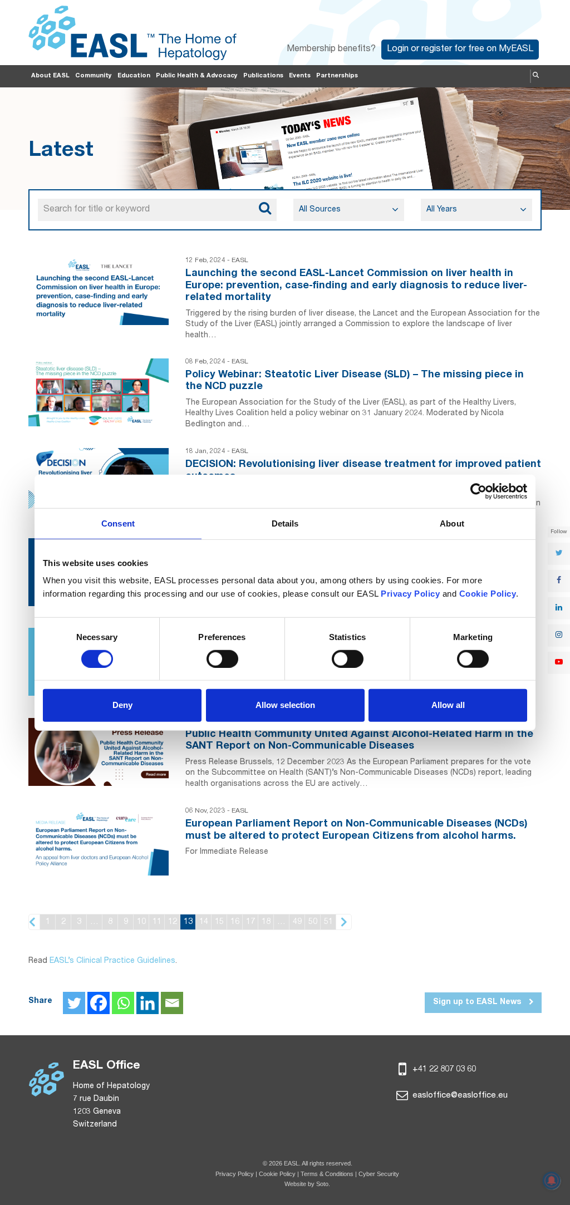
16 (234, 922)
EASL (240, 260)
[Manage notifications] (552, 1180)
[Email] (172, 1003)
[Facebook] (98, 1003)
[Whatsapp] (123, 1003)
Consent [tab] (118, 523)
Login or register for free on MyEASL (460, 49)
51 (328, 922)
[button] (536, 76)
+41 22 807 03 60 (443, 1069)
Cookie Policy (278, 1173)
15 (219, 922)
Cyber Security (378, 1173)
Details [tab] (285, 523)
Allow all (448, 705)
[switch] (222, 659)
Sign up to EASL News (478, 1002)
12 (172, 922)
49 (297, 922)
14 (203, 922)
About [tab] (452, 523)
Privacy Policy (234, 1173)
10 (141, 922)
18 (266, 922)
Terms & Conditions (327, 1173)
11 (157, 922)
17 (250, 922)
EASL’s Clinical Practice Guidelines (112, 961)
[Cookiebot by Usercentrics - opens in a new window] (478, 491)
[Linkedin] (147, 1003)
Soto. (323, 1184)
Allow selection (285, 705)
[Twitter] (74, 1003)
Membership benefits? (331, 49)
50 (312, 922)
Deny (122, 705)
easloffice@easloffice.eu (459, 1095)
